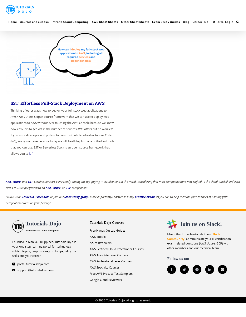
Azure (17, 182)
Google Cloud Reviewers (106, 280)
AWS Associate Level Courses (109, 255)
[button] (237, 22)
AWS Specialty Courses (105, 267)
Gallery (68, 62)
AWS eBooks (98, 237)
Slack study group (76, 197)
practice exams (145, 197)
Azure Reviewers (100, 243)
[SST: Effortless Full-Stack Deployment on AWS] (62, 62)
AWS (9, 182)
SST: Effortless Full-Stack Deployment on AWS (57, 62)
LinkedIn (28, 197)
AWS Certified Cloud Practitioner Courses (117, 249)
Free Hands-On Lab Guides (107, 230)
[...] (31, 153)
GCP (30, 182)
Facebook (42, 197)
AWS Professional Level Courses (111, 261)
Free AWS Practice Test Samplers (111, 273)
